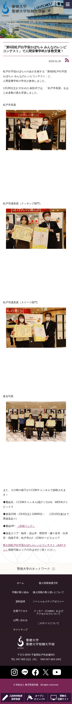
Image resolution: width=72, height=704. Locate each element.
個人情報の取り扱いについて (48, 592)
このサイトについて (48, 623)
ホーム (20, 583)
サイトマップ (20, 629)
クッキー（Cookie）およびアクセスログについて (48, 612)
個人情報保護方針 (48, 583)
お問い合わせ (20, 620)
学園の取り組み (20, 592)
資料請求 (20, 601)
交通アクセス (20, 611)
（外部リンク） (26, 526)
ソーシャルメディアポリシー (48, 601)
